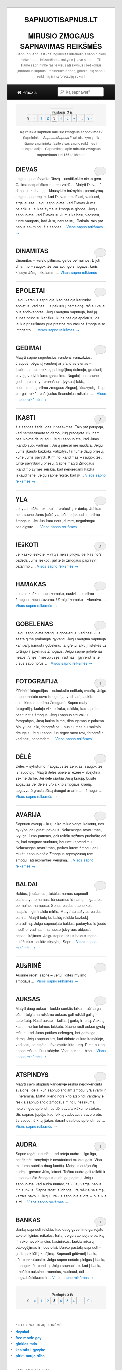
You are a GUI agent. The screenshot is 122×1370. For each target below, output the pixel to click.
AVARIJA (28, 814)
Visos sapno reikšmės (81, 272)
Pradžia (29, 92)
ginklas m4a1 (27, 1343)
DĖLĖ (23, 756)
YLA (22, 499)
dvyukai (22, 1331)
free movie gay (28, 1337)
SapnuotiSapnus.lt (61, 19)
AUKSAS (28, 998)
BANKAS (28, 1219)
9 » (89, 118)
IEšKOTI (27, 544)
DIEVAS (26, 169)
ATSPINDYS (32, 1074)
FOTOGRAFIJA (37, 681)
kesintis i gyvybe (30, 1349)
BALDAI (26, 883)
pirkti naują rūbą (30, 1355)
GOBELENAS (34, 623)
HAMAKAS (31, 584)
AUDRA (26, 1144)
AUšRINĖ (28, 965)
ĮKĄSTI (25, 417)
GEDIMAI (28, 347)
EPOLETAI (30, 290)
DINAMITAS (32, 250)
